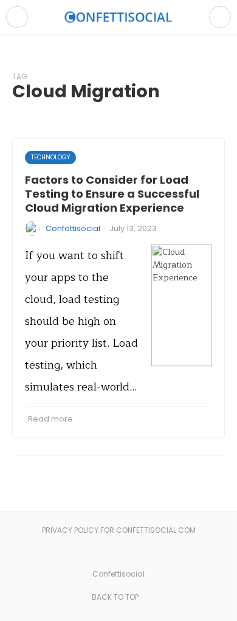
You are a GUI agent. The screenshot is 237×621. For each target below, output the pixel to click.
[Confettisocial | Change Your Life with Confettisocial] (118, 16)
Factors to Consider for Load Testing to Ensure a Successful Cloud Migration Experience (112, 194)
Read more (50, 419)
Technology (50, 157)
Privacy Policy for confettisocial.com (119, 530)
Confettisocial (73, 228)
